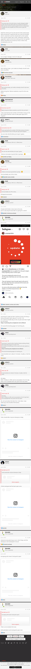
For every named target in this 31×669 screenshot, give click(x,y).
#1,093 (28, 338)
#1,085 (28, 105)
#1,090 (28, 206)
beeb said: (4, 169)
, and (9, 177)
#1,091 (28, 222)
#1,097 (28, 467)
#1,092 (28, 314)
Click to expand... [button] (15, 482)
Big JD (3, 9)
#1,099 (28, 554)
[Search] (29, 1)
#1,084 (28, 82)
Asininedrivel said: (6, 128)
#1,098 (28, 537)
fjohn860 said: (5, 470)
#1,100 (28, 609)
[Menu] (2, 2)
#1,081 (28, 18)
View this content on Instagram (15, 456)
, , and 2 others (11, 304)
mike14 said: (4, 341)
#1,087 (28, 146)
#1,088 (28, 166)
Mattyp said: (4, 21)
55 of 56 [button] (15, 636)
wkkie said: (4, 370)
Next (20, 636)
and (8, 72)
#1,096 (28, 414)
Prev (10, 636)
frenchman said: (5, 108)
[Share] (26, 18)
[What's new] (26, 1)
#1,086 (28, 125)
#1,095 (28, 390)
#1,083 (28, 66)
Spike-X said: (4, 149)
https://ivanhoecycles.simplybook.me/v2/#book (13, 322)
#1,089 (28, 186)
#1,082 (28, 54)
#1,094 (28, 367)
